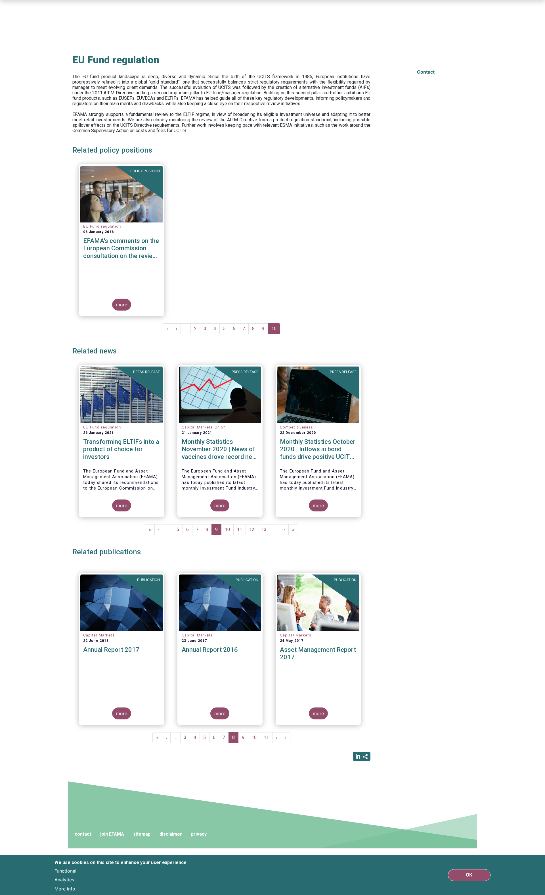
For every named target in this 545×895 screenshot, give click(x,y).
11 (241, 529)
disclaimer (171, 834)
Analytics (64, 879)
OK (469, 875)
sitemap (141, 834)
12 (253, 529)
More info (64, 889)
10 (275, 330)
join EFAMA (112, 834)
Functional (65, 870)
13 (265, 529)
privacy (199, 834)
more (121, 304)
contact (83, 834)
